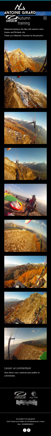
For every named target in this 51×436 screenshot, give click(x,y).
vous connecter (20, 373)
